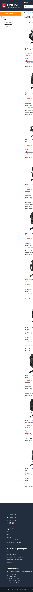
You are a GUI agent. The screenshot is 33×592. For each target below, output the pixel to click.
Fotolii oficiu (7, 22)
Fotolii (4, 20)
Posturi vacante (11, 554)
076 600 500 (12, 517)
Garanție (9, 537)
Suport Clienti (12, 529)
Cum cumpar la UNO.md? (13, 540)
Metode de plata (11, 532)
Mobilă (3, 17)
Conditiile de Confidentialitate (15, 559)
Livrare (8, 534)
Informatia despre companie (17, 549)
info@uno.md (12, 520)
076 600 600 (12, 514)
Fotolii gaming (8, 24)
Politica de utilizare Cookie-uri (15, 557)
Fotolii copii (7, 26)
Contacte (9, 562)
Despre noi (9, 552)
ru (28, 2)
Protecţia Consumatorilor (14, 542)
